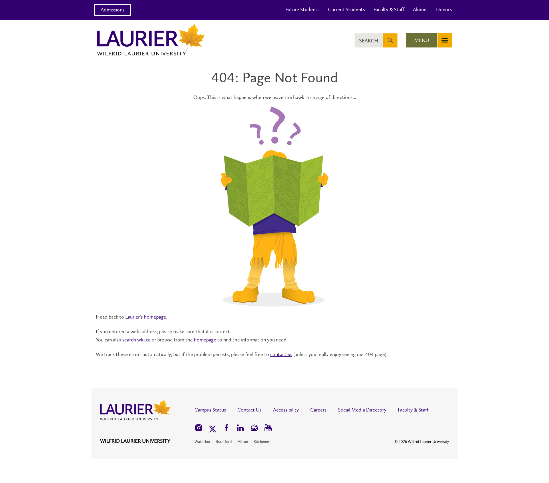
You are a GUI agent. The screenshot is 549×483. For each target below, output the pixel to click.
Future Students (302, 9)
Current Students (346, 9)
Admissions (112, 10)
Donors (444, 9)
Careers (318, 410)
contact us (281, 354)
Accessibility (286, 410)
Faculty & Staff (388, 9)
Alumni (420, 9)
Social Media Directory (362, 410)
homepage (205, 340)
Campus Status (210, 410)
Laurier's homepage (145, 317)
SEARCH (368, 40)
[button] (199, 428)
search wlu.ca (136, 340)
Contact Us (249, 410)
